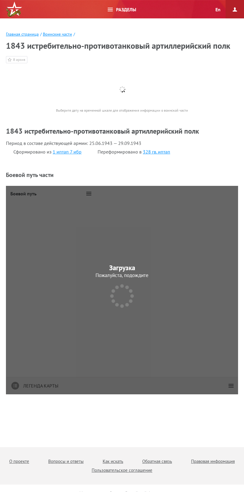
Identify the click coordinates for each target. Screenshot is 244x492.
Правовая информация (213, 461)
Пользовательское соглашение (122, 470)
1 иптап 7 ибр (67, 152)
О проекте (19, 461)
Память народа (14, 9)
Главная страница (22, 34)
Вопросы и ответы (66, 461)
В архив (19, 59)
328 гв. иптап (156, 152)
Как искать (113, 461)
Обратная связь (157, 461)
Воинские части (57, 34)
